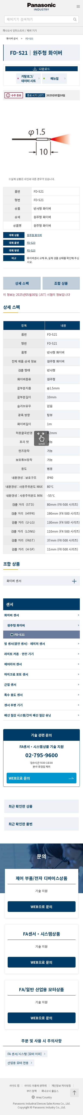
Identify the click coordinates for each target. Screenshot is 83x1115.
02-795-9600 (41, 755)
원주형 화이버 (16, 625)
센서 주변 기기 (13, 705)
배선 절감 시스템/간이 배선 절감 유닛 (27, 715)
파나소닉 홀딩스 (50, 1091)
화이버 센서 (12, 38)
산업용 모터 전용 (18, 1063)
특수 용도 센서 (13, 695)
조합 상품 (61, 283)
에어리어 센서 (13, 664)
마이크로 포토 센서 (16, 674)
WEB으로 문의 (19, 778)
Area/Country (44, 1097)
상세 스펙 (22, 283)
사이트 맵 (14, 1085)
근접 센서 (10, 684)
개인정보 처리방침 (61, 1085)
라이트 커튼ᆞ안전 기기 (19, 654)
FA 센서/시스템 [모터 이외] (24, 1054)
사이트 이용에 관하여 (35, 1085)
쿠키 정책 (32, 1091)
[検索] (75, 19)
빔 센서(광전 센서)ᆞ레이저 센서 (24, 643)
